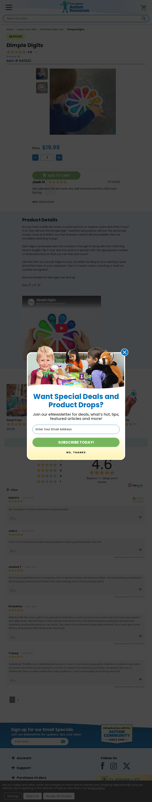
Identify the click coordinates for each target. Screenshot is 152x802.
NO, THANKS (76, 452)
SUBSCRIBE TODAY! (76, 442)
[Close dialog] (124, 352)
